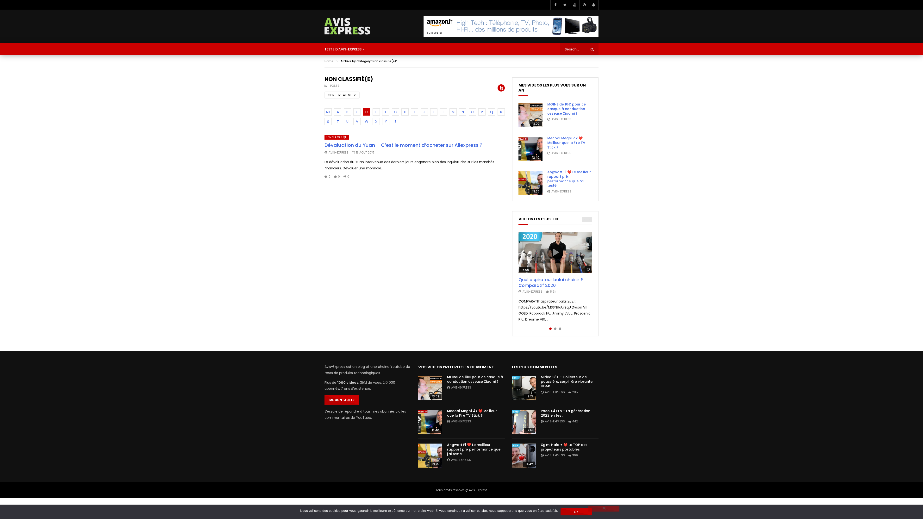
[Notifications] (594, 5)
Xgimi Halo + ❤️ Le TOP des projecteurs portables (564, 447)
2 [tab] (555, 328)
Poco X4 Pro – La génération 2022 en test (565, 413)
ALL (328, 112)
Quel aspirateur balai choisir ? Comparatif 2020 (550, 282)
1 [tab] (550, 328)
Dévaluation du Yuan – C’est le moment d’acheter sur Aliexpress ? (403, 145)
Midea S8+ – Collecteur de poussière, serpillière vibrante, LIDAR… (567, 382)
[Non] (603, 509)
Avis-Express (339, 152)
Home (328, 61)
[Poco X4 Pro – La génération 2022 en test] (524, 422)
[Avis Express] (347, 26)
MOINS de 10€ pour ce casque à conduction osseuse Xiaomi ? (566, 109)
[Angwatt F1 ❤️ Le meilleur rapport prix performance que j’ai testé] (530, 183)
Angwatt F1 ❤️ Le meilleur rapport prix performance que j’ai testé (569, 179)
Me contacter (342, 400)
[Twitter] (565, 5)
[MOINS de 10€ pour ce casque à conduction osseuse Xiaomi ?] (530, 115)
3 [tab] (560, 328)
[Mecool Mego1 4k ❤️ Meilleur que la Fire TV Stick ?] (530, 149)
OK (576, 512)
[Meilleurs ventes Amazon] (511, 26)
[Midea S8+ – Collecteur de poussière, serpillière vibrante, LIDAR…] (524, 388)
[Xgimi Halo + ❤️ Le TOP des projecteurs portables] (524, 456)
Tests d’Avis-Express (343, 49)
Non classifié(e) (337, 137)
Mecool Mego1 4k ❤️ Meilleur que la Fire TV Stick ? (566, 143)
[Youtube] (574, 5)
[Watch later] (584, 5)
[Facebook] (555, 5)
